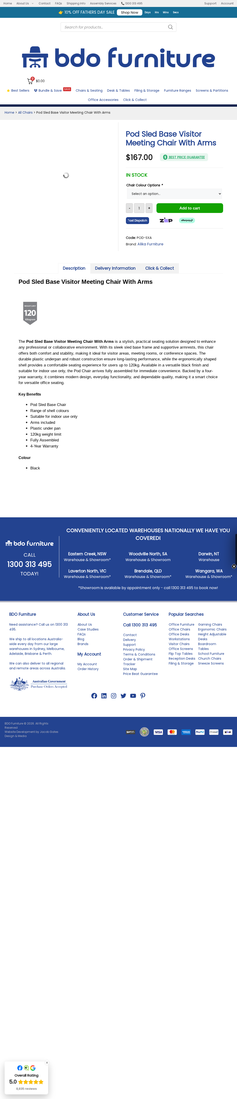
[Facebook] (94, 803)
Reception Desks (182, 765)
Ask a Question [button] (163, 553)
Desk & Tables (118, 90)
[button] (231, 549)
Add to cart (189, 208)
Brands (83, 751)
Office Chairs (179, 736)
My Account (87, 771)
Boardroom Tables (207, 753)
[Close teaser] (224, 566)
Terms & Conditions (139, 761)
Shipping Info (76, 3)
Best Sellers (20, 90)
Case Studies (88, 736)
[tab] (74, 268)
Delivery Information (115, 268)
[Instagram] (113, 803)
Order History (88, 776)
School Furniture (211, 761)
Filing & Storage (146, 90)
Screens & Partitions (212, 90)
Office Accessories (103, 99)
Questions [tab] (58, 561)
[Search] (170, 27)
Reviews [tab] (28, 561)
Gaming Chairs (210, 731)
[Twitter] (123, 803)
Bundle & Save (54, 90)
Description (74, 268)
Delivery (129, 747)
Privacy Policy (134, 757)
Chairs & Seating (89, 90)
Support (210, 3)
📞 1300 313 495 (132, 3)
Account (227, 3)
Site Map (130, 776)
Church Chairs (209, 765)
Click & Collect (135, 99)
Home (7, 3)
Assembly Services (103, 3)
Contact (44, 3)
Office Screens (181, 756)
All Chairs (25, 112)
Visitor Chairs (179, 751)
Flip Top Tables (181, 761)
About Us (22, 3)
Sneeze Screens (211, 770)
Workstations (179, 746)
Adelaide (16, 761)
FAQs (58, 3)
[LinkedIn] (103, 803)
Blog (81, 746)
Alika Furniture (150, 244)
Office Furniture (181, 731)
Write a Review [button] (201, 553)
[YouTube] (133, 803)
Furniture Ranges (177, 90)
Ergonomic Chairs (212, 736)
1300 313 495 (29, 671)
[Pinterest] (142, 803)
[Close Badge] (47, 1062)
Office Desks (179, 741)
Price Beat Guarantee (140, 781)
